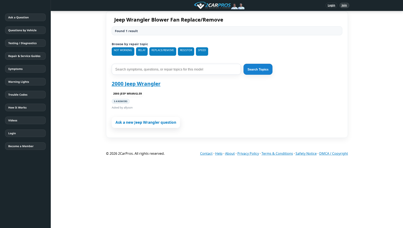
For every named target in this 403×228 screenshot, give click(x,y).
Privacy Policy (248, 153)
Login (332, 5)
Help (219, 153)
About (230, 153)
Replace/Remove (162, 50)
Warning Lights (18, 82)
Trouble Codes (18, 94)
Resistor (186, 50)
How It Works (17, 107)
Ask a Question (18, 17)
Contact (206, 153)
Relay (142, 50)
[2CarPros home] (197, 5)
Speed (202, 50)
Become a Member (21, 146)
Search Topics (258, 69)
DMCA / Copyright (333, 153)
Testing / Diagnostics (22, 43)
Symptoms (15, 69)
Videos (12, 120)
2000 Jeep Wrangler (136, 83)
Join (344, 5)
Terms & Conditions (277, 153)
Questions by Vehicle (22, 30)
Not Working (123, 50)
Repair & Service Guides (24, 56)
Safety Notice (306, 153)
